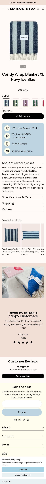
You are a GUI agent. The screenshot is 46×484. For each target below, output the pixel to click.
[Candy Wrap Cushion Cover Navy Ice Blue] (11, 235)
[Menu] (2, 8)
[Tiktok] (24, 419)
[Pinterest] (28, 419)
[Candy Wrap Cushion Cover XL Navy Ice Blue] (30, 235)
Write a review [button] (23, 376)
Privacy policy (6, 481)
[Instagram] (19, 419)
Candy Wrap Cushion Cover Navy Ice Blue (11, 250)
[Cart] (43, 8)
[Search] (7, 8)
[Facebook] (15, 419)
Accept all (23, 469)
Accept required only (23, 475)
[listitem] (6, 103)
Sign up (22, 412)
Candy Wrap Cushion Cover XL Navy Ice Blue (30, 250)
